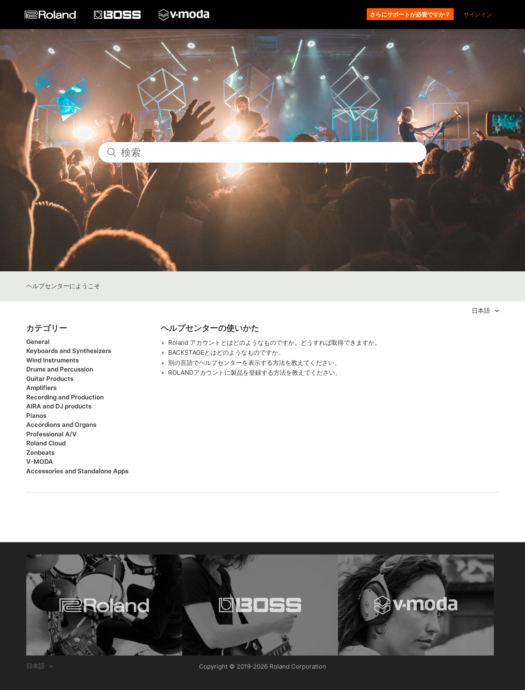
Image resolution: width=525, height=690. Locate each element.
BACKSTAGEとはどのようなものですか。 (226, 352)
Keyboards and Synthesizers (68, 351)
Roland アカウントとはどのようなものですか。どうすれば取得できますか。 (274, 342)
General (38, 342)
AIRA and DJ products (58, 406)
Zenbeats (40, 452)
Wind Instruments (52, 360)
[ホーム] (51, 17)
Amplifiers (41, 388)
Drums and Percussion (59, 369)
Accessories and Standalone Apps (77, 471)
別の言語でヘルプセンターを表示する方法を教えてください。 (254, 363)
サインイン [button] (477, 14)
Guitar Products (49, 379)
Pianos (36, 416)
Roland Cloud (46, 443)
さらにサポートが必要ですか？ (410, 14)
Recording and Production (65, 397)
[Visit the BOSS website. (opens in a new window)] (260, 605)
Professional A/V (51, 434)
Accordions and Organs (61, 425)
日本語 (482, 310)
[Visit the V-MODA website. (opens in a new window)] (416, 605)
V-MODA (39, 461)
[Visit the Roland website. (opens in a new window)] (104, 605)
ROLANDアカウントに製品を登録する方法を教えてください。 (254, 372)
